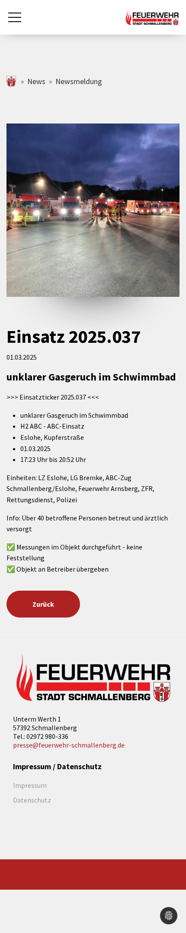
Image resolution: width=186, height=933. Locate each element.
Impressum (30, 785)
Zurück (43, 604)
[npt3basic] (152, 16)
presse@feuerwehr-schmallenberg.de (69, 745)
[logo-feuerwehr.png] (93, 678)
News (36, 81)
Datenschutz (32, 800)
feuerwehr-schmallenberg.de (11, 81)
